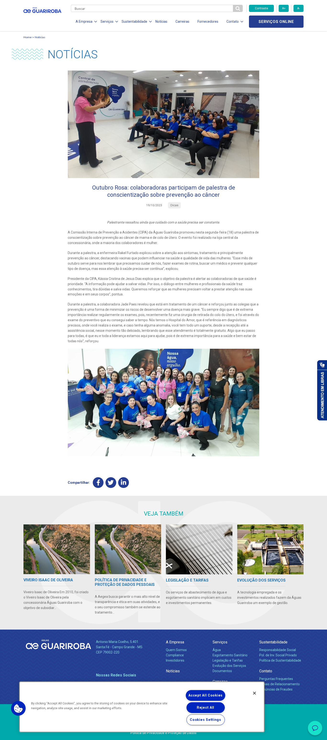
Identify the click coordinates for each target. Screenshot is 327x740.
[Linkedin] (123, 482)
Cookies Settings (205, 720)
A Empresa (175, 642)
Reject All (205, 708)
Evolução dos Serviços (229, 666)
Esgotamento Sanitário (230, 655)
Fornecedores (207, 21)
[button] (18, 708)
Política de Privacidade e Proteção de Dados (163, 733)
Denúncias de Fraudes (276, 689)
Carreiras (182, 21)
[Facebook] (98, 482)
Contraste (261, 8)
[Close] (254, 693)
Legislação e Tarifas (228, 660)
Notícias (161, 21)
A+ (284, 8)
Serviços (220, 642)
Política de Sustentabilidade (280, 660)
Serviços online (276, 21)
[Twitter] (111, 482)
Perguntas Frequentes (276, 679)
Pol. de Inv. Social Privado (278, 655)
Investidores (175, 660)
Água (217, 650)
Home (27, 37)
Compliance (175, 655)
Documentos (222, 671)
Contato (265, 671)
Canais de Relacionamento (279, 684)
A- (298, 8)
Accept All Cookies (205, 695)
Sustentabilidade (273, 642)
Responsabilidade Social (277, 650)
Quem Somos (176, 650)
